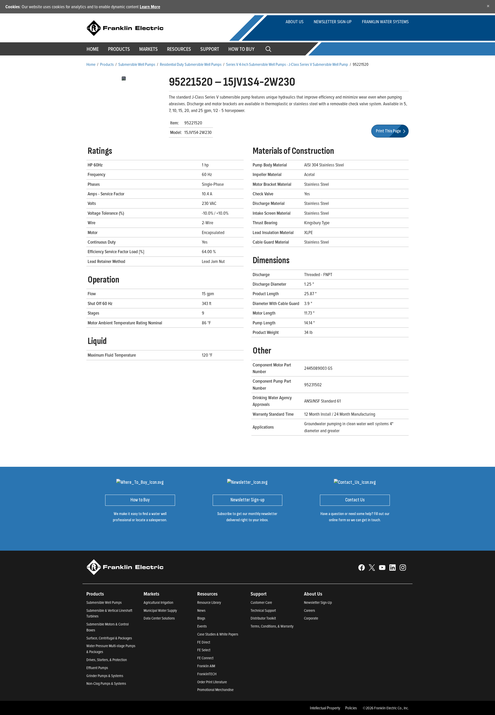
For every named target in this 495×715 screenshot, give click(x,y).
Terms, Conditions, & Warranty (272, 626)
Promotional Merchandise (215, 689)
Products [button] (119, 49)
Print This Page (389, 131)
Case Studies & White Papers (217, 634)
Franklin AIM (206, 666)
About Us (294, 21)
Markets (148, 49)
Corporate (311, 618)
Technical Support (263, 610)
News (201, 610)
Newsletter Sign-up (333, 21)
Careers (309, 610)
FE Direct (203, 642)
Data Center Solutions (159, 618)
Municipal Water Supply (160, 610)
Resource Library (209, 602)
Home (93, 49)
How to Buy (241, 49)
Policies (351, 708)
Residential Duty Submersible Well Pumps (190, 64)
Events (202, 626)
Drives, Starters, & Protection (106, 659)
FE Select (203, 650)
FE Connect (205, 658)
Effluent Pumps (97, 667)
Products (107, 64)
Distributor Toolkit (263, 618)
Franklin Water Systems (385, 21)
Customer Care (261, 602)
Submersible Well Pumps (136, 64)
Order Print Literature (212, 682)
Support (209, 49)
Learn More (150, 6)
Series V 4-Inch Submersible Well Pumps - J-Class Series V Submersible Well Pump (287, 64)
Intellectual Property (325, 708)
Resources (179, 49)
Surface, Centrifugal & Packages (109, 638)
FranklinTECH (207, 674)
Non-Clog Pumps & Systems (106, 683)
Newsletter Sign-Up (318, 602)
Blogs (201, 618)
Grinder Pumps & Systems (104, 675)
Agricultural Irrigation (158, 602)
